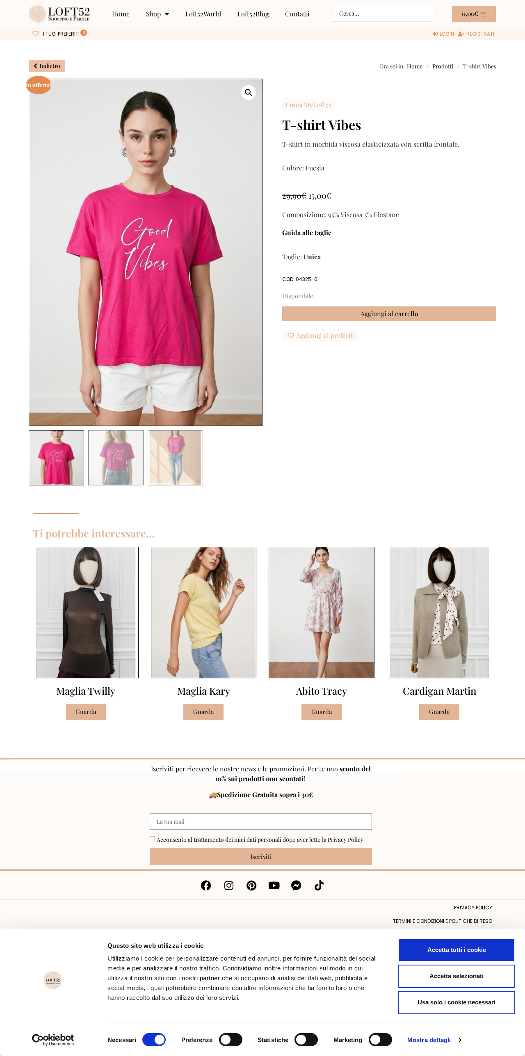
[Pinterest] (251, 885)
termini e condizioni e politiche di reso (442, 921)
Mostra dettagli (429, 1039)
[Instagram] (229, 885)
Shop (153, 13)
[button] (248, 92)
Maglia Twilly (85, 690)
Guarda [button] (85, 711)
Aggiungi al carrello (389, 313)
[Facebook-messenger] (296, 885)
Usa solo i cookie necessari (456, 1002)
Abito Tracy (321, 690)
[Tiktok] (319, 885)
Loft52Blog (253, 13)
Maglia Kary (203, 690)
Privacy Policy (345, 839)
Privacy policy (473, 907)
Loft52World (203, 13)
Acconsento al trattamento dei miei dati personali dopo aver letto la (260, 839)
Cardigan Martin (439, 690)
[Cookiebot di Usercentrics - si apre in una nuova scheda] (53, 1040)
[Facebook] (206, 885)
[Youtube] (274, 885)
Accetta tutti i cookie (456, 949)
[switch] (230, 1039)
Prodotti (442, 66)
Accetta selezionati (456, 975)
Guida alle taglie (306, 232)
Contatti (297, 13)
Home (121, 13)
